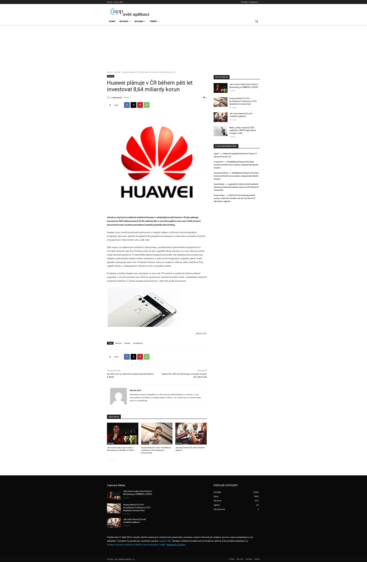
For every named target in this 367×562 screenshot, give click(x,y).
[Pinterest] (140, 105)
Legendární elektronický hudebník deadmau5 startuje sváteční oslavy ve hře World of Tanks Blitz (236, 187)
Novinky (117, 72)
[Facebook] (127, 105)
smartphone (138, 343)
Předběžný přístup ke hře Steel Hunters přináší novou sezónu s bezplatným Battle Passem (236, 164)
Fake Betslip (219, 184)
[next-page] (113, 460)
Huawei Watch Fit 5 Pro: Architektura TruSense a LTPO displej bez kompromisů (156, 450)
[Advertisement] (183, 46)
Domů (109, 72)
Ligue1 (216, 153)
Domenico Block (221, 173)
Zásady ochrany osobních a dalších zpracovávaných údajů (136, 544)
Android (118, 343)
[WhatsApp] (147, 105)
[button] (256, 21)
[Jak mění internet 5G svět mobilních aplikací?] (191, 434)
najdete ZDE (165, 541)
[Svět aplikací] (130, 12)
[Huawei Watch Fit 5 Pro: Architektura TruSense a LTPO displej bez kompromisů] (157, 434)
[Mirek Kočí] (109, 97)
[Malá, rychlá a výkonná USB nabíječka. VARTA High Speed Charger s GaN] (221, 131)
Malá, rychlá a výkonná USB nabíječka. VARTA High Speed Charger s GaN (242, 130)
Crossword (218, 161)
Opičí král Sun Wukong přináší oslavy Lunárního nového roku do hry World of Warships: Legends (234, 198)
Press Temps (219, 195)
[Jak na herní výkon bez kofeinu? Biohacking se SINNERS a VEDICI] (122, 434)
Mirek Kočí (117, 98)
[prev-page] (109, 460)
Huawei (127, 343)
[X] (133, 105)
